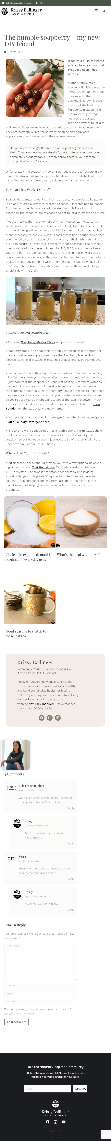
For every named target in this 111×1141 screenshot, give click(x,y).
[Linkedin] (58, 718)
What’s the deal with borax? (78, 554)
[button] (96, 10)
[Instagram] (41, 3)
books (27, 699)
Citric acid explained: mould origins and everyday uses (28, 557)
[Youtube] (63, 1122)
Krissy (29, 821)
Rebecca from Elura (32, 785)
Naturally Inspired (41, 704)
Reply (70, 808)
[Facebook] (36, 3)
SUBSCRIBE (80, 1088)
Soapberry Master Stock (38, 342)
